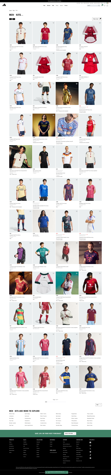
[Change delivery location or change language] (107, 3)
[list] (50, 19)
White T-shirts (43, 413)
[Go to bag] (107, 5)
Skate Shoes (74, 416)
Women (48, 5)
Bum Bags (11, 418)
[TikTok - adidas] (95, 455)
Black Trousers (43, 416)
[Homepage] (4, 5)
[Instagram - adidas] (95, 445)
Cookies (51, 472)
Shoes (57, 5)
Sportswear (58, 416)
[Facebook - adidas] (95, 442)
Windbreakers (28, 423)
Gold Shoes (42, 420)
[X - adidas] (95, 448)
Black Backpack (75, 423)
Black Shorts (89, 420)
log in (105, 3)
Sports (61, 5)
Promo (66, 5)
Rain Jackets (43, 425)
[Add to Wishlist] (30, 23)
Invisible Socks (43, 423)
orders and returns (86, 3)
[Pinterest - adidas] (95, 452)
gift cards (91, 3)
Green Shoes (89, 423)
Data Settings (47, 472)
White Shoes (58, 413)
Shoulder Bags (59, 425)
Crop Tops (11, 420)
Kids (53, 5)
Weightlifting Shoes (91, 416)
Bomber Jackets (12, 423)
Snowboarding (28, 418)
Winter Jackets (75, 418)
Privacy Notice (56, 472)
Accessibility (70, 472)
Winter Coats (11, 413)
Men (44, 5)
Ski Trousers (58, 420)
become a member (97, 3)
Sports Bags (27, 413)
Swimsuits (27, 416)
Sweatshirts (27, 420)
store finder (78, 3)
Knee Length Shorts (29, 425)
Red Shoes (58, 423)
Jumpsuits (11, 416)
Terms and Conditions (63, 472)
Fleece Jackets (90, 413)
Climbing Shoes (75, 425)
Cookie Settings (41, 472)
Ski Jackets (58, 418)
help (82, 3)
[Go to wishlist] (104, 5)
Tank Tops (11, 425)
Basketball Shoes (90, 418)
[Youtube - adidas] (95, 458)
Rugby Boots (74, 413)
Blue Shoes (42, 418)
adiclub (102, 3)
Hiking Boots (74, 420)
